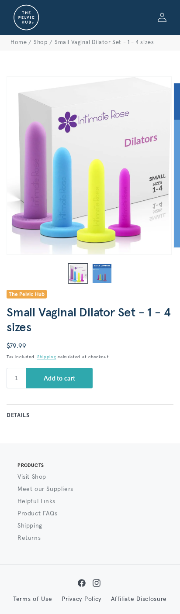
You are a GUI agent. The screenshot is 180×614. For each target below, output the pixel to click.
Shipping (46, 357)
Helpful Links (36, 501)
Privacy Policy (81, 599)
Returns (29, 538)
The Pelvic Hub (27, 294)
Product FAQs (37, 514)
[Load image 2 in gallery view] (102, 273)
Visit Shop (31, 477)
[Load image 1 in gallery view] (78, 273)
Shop (41, 42)
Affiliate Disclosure (139, 599)
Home (18, 42)
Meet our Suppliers (45, 489)
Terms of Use (32, 599)
